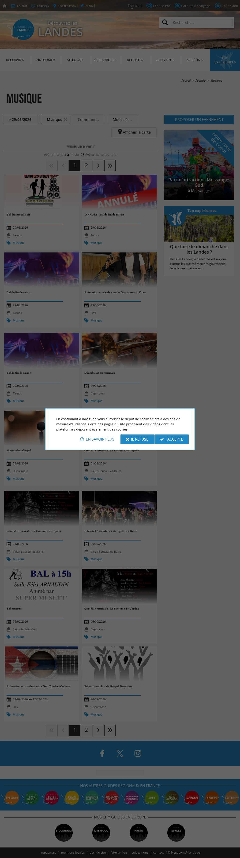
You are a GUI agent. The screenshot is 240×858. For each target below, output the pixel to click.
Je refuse (139, 439)
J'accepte (174, 439)
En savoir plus (100, 439)
